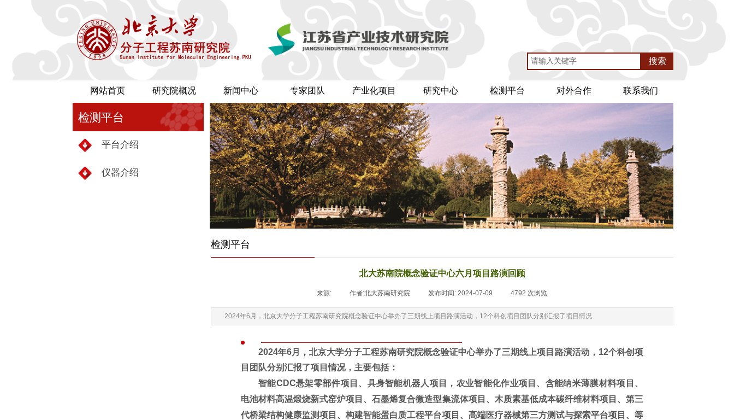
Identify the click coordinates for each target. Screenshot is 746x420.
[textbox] (584, 61)
